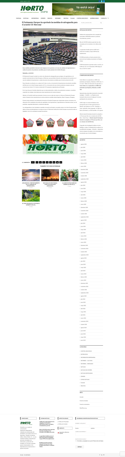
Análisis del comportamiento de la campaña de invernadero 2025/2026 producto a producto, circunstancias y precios (90, 36)
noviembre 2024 (84, 210)
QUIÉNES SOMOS (94, 18)
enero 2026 (83, 166)
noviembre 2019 (84, 321)
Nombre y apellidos (80, 423)
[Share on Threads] (54, 162)
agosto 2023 (84, 258)
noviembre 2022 (84, 286)
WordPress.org (83, 408)
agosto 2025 (84, 182)
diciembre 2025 (84, 169)
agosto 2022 (84, 296)
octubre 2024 (84, 213)
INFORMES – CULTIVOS (86, 360)
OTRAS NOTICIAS (85, 379)
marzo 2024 (83, 236)
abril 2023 (83, 270)
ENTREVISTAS (35, 18)
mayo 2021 (83, 311)
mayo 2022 (83, 305)
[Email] (104, 1)
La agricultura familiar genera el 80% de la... (69, 183)
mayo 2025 (83, 191)
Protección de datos (80, 439)
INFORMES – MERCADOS (87, 363)
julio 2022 (83, 299)
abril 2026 (83, 156)
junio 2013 (83, 340)
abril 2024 (83, 232)
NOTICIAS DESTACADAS (87, 373)
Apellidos (93, 428)
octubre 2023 (84, 251)
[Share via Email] (60, 162)
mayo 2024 (83, 229)
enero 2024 (83, 242)
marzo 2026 (83, 160)
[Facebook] (99, 1)
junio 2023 (83, 264)
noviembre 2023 (84, 248)
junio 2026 (83, 150)
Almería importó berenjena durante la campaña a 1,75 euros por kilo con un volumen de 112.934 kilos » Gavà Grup (91, 115)
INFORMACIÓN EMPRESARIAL (88, 357)
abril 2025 (83, 194)
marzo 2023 (83, 273)
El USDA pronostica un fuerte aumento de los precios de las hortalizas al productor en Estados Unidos (91, 59)
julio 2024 (83, 223)
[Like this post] (33, 162)
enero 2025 (83, 204)
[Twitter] (102, 1)
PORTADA (18, 18)
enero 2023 (83, 280)
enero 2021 (83, 318)
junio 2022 (83, 302)
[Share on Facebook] (37, 162)
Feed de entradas (84, 400)
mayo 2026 (83, 153)
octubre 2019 (84, 324)
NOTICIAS (25, 18)
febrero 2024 (84, 239)
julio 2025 (83, 185)
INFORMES (57, 18)
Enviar (80, 446)
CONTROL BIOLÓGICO (82, 18)
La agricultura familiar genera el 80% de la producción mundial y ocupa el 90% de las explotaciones (89, 51)
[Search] (108, 18)
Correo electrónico (80, 431)
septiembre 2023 (85, 254)
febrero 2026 (84, 163)
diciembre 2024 (84, 207)
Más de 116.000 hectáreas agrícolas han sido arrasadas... (50, 184)
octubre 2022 (84, 289)
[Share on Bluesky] (57, 162)
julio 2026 (83, 147)
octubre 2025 (84, 175)
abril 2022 (83, 308)
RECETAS (66, 18)
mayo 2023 (83, 267)
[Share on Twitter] (40, 162)
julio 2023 (83, 261)
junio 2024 (83, 226)
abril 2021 (83, 314)
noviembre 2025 (84, 172)
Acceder (81, 397)
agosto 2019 (84, 327)
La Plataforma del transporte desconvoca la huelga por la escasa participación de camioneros (90, 97)
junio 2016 (83, 333)
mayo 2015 (83, 337)
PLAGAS (72, 18)
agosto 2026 (84, 144)
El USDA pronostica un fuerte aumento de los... (31, 204)
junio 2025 (83, 188)
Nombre (77, 428)
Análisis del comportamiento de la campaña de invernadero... (31, 184)
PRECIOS (49, 18)
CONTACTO (104, 18)
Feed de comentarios (84, 404)
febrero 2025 (84, 201)
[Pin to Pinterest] (43, 162)
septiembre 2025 (85, 179)
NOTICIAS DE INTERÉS (86, 370)
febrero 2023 (84, 277)
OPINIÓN (43, 18)
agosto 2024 (84, 220)
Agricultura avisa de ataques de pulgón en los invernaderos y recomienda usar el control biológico (91, 131)
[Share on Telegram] (50, 162)
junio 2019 (83, 330)
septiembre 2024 (85, 217)
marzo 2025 (83, 198)
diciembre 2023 (84, 245)
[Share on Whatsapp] (47, 162)
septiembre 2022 (85, 292)
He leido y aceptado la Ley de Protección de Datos (90, 441)
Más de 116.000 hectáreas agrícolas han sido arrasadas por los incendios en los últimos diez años (90, 43)
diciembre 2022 (84, 283)
